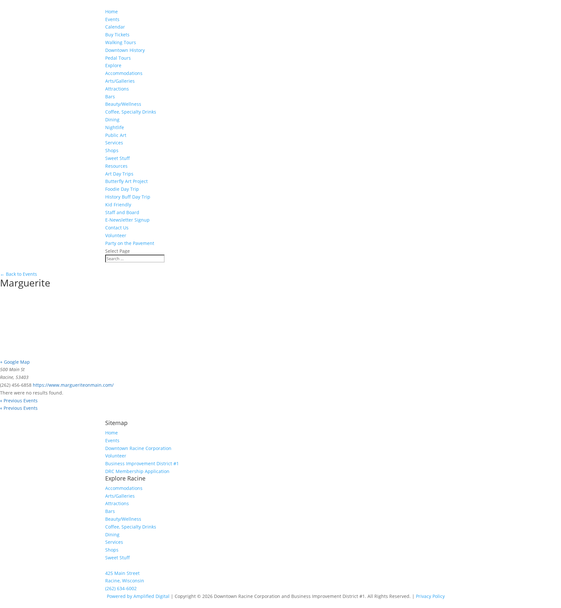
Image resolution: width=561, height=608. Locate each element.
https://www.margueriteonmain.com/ (73, 385)
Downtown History (125, 50)
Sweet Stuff (117, 158)
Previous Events (19, 400)
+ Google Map (15, 362)
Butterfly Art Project (126, 181)
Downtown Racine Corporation (138, 448)
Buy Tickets (117, 34)
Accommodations (124, 73)
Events (112, 440)
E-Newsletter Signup (127, 220)
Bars (110, 96)
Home (111, 11)
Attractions (117, 89)
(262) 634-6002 (121, 588)
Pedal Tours (118, 58)
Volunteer (115, 235)
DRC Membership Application (137, 471)
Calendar (115, 27)
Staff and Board (122, 212)
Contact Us (117, 228)
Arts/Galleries (120, 81)
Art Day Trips (119, 174)
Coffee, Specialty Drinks (130, 112)
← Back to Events (18, 274)
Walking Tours (120, 42)
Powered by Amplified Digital (138, 596)
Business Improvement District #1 (142, 463)
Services (114, 143)
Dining (112, 119)
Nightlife (114, 127)
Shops (111, 150)
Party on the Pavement (129, 243)
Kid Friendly (118, 204)
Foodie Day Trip (122, 189)
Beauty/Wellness (123, 104)
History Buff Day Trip (127, 197)
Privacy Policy (430, 596)
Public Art (115, 135)
